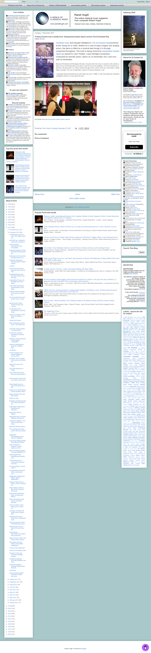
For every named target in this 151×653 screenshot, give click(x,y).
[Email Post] (75, 128)
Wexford (125, 460)
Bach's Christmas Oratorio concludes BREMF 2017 (17, 451)
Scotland (126, 434)
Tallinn (131, 445)
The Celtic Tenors (130, 178)
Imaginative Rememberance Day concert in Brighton (16, 436)
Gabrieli (125, 376)
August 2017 (14, 584)
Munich (143, 396)
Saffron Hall (131, 431)
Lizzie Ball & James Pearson (133, 210)
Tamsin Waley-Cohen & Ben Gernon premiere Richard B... (16, 489)
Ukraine (136, 453)
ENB (144, 366)
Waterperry (131, 457)
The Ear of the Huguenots (17, 548)
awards (125, 323)
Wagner (143, 455)
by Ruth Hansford (133, 342)
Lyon (143, 394)
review (135, 426)
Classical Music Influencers (131, 108)
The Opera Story (132, 448)
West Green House (139, 458)
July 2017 (13, 587)
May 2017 (13, 592)
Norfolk (132, 406)
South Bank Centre (139, 439)
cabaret (134, 344)
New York (139, 402)
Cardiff (137, 345)
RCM (131, 424)
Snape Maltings (132, 437)
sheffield (125, 436)
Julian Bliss (136, 240)
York (132, 465)
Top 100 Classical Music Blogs (133, 106)
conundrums (141, 358)
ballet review (137, 323)
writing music (127, 465)
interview (133, 386)
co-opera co (141, 353)
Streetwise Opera (140, 442)
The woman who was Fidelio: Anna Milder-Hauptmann (16, 543)
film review (133, 373)
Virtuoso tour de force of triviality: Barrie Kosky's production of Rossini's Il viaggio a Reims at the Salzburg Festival (81, 237)
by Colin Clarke (138, 339)
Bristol (135, 333)
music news (140, 399)
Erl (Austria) (141, 368)
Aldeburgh (126, 320)
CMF (136, 353)
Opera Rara (127, 414)
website (143, 457)
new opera (133, 402)
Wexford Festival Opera (137, 460)
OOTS (129, 411)
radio (124, 424)
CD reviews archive (98, 5)
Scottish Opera (133, 434)
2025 (9, 207)
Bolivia (133, 331)
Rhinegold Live (141, 426)
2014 (9, 611)
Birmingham (127, 331)
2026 (9, 204)
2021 (9, 217)
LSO (140, 394)
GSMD (133, 382)
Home (77, 194)
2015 (9, 608)
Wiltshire (143, 462)
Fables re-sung (13, 398)
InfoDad (142, 301)
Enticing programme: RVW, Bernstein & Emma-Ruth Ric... (17, 252)
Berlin (143, 329)
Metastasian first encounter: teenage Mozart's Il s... (17, 256)
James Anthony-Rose (131, 218)
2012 (9, 616)
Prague (125, 423)
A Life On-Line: (137, 317)
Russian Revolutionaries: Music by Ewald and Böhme (17, 495)
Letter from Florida (136, 391)
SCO (143, 432)
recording (130, 426)
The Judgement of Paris (51, 311)
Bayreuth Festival (128, 328)
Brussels (134, 336)
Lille (132, 393)
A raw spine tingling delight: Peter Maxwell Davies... (17, 441)
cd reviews (141, 348)
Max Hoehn (133, 189)
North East (138, 406)
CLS (133, 353)
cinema (132, 351)
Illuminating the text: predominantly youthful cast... (17, 456)
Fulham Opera (140, 375)
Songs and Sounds (15, 320)
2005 (9, 634)
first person (141, 373)
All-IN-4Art (133, 320)
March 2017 (13, 597)
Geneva (138, 376)
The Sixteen (141, 449)
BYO (129, 344)
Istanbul (143, 386)
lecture (134, 389)
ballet (132, 323)
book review (141, 331)
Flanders (125, 375)
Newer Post (39, 194)
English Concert (128, 368)
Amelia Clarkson (136, 213)
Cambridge (126, 345)
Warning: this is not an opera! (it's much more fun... (16, 528)
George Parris (136, 209)
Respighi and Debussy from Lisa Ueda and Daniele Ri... (17, 402)
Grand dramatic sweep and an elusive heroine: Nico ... (17, 380)
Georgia (143, 376)
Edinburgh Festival (128, 366)
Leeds (138, 390)
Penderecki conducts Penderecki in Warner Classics (16, 334)
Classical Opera (127, 353)
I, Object (11, 266)
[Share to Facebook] (86, 128)
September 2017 (15, 582)
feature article (136, 371)
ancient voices (141, 320)
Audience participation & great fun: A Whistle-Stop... (16, 346)
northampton (130, 407)
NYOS (135, 409)
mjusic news (138, 396)
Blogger (83, 648)
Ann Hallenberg (139, 223)
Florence (132, 375)
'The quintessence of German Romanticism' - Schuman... (17, 462)
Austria (143, 322)
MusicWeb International (138, 297)
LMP (139, 393)
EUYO (137, 369)
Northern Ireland (139, 407)
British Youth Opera (128, 334)
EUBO (133, 369)
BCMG (131, 329)
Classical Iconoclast (142, 293)
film (128, 373)
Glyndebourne (127, 379)
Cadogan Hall (140, 344)
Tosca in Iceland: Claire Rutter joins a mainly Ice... (16, 506)
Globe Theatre (139, 378)
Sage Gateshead (140, 431)
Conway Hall (127, 360)
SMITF (139, 436)
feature (129, 371)
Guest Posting (140, 382)
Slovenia (135, 436)
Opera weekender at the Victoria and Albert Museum (16, 500)
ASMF (138, 322)
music (143, 397)
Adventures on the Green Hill (136, 318)
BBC (136, 328)
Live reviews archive (78, 5)
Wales (125, 457)
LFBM (143, 391)
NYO (132, 409)
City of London (140, 351)
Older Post (115, 194)
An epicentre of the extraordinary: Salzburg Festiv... (17, 310)
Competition (136, 354)
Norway (125, 409)
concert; (143, 356)
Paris (124, 419)
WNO (143, 463)
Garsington (131, 376)
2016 (9, 606)
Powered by (128, 154)
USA (139, 453)
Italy (124, 388)
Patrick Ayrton (136, 226)
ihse (128, 386)
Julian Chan (133, 207)
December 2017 (15, 230)
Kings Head (134, 388)
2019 (9, 222)
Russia (139, 429)
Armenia (132, 322)
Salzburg (125, 432)
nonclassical (126, 406)
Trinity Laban (138, 452)
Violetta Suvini (134, 162)
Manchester (130, 396)
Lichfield (128, 393)
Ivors (127, 388)
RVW (143, 429)
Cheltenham (133, 349)
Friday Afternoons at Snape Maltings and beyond (17, 417)
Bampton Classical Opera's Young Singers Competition (17, 340)
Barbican (135, 325)
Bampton (129, 325)
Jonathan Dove (62, 43)
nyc (129, 409)
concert (143, 354)
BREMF (125, 333)
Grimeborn (126, 382)
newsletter (136, 404)
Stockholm (126, 442)
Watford (138, 457)
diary (125, 363)
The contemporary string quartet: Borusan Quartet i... (17, 430)
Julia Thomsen (136, 192)
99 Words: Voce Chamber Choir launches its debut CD (17, 360)
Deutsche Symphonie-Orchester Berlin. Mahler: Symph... (17, 261)
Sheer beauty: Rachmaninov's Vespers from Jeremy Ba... (17, 534)
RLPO (129, 428)
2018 (9, 225)
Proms (143, 423)
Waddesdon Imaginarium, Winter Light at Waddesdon (17, 478)
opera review (136, 414)
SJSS (130, 436)
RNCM (134, 428)
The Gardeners (133, 447)
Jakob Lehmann (137, 237)
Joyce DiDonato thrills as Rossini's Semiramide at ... (17, 374)
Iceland (125, 386)
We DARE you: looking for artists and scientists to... (17, 241)
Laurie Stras (129, 232)
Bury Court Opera (128, 337)
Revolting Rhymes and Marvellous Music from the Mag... (17, 276)
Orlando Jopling (136, 172)
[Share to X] (84, 128)
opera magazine (132, 412)
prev (131, 423)
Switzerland (126, 445)
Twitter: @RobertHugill (57, 5)
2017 (9, 227)
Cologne (130, 354)
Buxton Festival (138, 337)
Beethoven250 (137, 329)
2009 (9, 624)
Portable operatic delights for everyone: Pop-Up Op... (17, 293)
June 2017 (13, 589)
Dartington (136, 361)
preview (42, 39)
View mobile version (77, 198)
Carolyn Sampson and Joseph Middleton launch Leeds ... (16, 354)
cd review (132, 347)
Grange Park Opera (139, 381)
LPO (137, 394)
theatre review (140, 450)
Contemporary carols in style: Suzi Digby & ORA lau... (17, 236)
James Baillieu (134, 179)
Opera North (141, 412)
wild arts (137, 462)
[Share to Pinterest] (88, 128)
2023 (9, 212)
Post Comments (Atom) (81, 207)
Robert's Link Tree (15, 5)
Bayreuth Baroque (139, 326)
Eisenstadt (136, 366)
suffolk (137, 444)
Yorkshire (136, 465)
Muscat (139, 397)
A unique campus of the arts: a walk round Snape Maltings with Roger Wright (68, 269)
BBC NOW (142, 328)
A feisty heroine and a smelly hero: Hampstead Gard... (17, 518)
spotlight (142, 441)
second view (141, 434)
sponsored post (134, 440)
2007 (9, 629)
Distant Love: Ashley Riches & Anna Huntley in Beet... (17, 390)
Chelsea (125, 349)
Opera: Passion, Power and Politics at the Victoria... (17, 538)
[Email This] (80, 128)
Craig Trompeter (130, 204)
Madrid (125, 396)
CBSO (141, 345)
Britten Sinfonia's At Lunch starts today (17, 395)
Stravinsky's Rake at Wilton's (15, 413)
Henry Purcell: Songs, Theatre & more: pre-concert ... (16, 304)
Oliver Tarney (136, 193)
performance (130, 419)
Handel (142, 384)
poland (138, 420)
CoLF (124, 354)
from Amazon (133, 273)
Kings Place (141, 388)
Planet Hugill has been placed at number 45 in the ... (17, 385)
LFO (124, 393)
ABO (124, 318)
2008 (9, 626)
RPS (135, 429)
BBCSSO (125, 329)
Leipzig (129, 391)
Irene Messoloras (137, 184)
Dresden (130, 363)
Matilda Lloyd (136, 241)
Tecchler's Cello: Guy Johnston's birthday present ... (16, 554)
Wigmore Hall (128, 462)
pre (128, 423)
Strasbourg (132, 442)
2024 (9, 209)
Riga (124, 428)
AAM (143, 317)
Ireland (138, 386)
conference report (129, 358)
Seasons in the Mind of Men (17, 550)
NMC (143, 404)
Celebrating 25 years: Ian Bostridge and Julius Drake (17, 281)
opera (133, 411)
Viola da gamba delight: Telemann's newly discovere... (16, 574)
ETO (129, 370)
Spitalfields (126, 441)
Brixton (130, 336)
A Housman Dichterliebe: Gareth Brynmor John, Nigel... (16, 287)
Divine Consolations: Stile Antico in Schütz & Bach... (17, 316)
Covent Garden (136, 360)
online (124, 411)
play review (131, 420)
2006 (9, 632)
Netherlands (141, 401)
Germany (125, 378)
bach (129, 323)
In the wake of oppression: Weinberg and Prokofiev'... (17, 408)
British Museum (141, 333)
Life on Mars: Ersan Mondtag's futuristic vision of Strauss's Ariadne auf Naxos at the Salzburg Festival (77, 248)
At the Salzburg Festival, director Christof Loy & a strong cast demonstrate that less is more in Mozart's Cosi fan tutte (22, 168)
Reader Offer (136, 424)
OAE (138, 409)
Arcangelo (126, 322)
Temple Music (138, 445)
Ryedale (125, 431)
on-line (143, 409)
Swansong (12, 570)
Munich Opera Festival (129, 397)
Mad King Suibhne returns (17, 426)
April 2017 (13, 595)
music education (128, 399)
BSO (138, 336)
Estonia (125, 369)
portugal (143, 420)
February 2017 (14, 600)
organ (131, 416)
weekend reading (128, 458)
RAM (127, 424)
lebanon (129, 389)
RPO (131, 429)
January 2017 (14, 602)
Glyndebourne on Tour (138, 379)
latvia (124, 389)
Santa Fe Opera (137, 432)
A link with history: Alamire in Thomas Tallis (17, 329)
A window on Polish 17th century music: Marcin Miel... (16, 512)
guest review (127, 384)
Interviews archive (117, 5)
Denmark (142, 361)
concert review (131, 356)
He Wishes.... (13, 350)
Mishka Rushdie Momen (136, 227)
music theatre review (130, 401)
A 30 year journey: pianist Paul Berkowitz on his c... (17, 523)
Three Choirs (127, 452)
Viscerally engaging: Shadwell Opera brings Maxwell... (17, 566)
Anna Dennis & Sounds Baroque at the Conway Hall (17, 270)
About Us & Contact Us (35, 5)
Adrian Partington (137, 181)
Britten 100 (138, 334)
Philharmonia (138, 419)
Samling (130, 432)
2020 (9, 220)
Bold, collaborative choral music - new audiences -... (17, 324)
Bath (131, 326)
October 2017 (14, 579)
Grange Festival (128, 381)
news (130, 404)
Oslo (135, 416)
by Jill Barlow (135, 340)
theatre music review (129, 450)
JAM (129, 388)
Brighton (130, 333)
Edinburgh (142, 365)
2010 (9, 621)
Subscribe (134, 147)
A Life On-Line (127, 317)
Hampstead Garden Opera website (59, 119)
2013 (9, 613)
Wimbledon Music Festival (131, 463)
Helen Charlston (140, 186)
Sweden (143, 444)
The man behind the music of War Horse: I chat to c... (17, 299)
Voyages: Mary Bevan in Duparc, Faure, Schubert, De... (17, 483)
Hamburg (136, 384)
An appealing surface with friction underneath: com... (17, 472)
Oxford (138, 416)
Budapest (142, 336)
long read (132, 394)
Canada (132, 345)
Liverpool (135, 393)
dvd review (133, 365)
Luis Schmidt (136, 175)
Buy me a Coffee (137, 122)
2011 (9, 619)
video (138, 455)
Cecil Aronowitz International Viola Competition (15, 246)
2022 (9, 214)
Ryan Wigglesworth (135, 169)
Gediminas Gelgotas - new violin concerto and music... (17, 422)
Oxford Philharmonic (139, 417)
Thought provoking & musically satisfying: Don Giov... (17, 560)
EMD (141, 366)
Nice (140, 404)
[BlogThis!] (82, 128)
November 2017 (15, 232)
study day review (128, 444)
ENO (136, 368)
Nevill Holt (126, 402)
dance (130, 361)
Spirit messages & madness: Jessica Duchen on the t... (15, 446)
